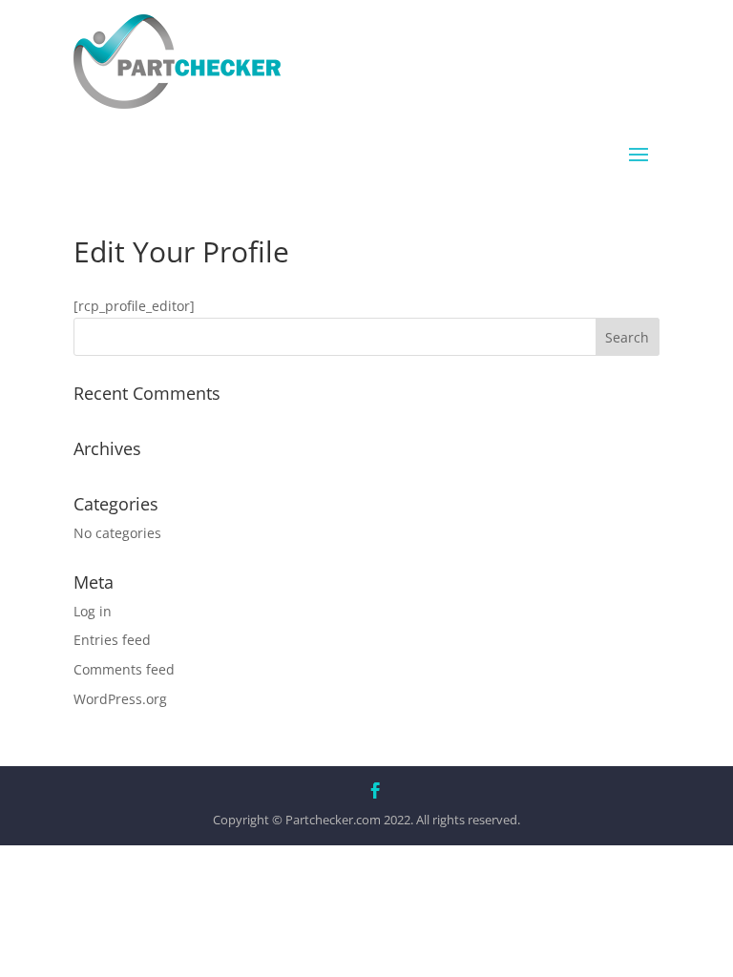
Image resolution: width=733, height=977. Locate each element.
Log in (92, 611)
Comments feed (124, 669)
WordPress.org (120, 699)
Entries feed (112, 640)
